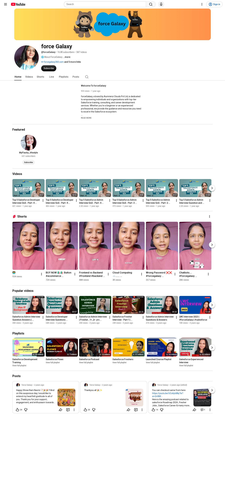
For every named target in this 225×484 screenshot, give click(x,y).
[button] (86, 117)
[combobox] (105, 4)
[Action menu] (74, 410)
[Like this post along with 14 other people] (153, 409)
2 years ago (39, 385)
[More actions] (43, 200)
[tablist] (112, 77)
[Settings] (202, 4)
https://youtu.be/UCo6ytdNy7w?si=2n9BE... (167, 395)
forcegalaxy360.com (53, 62)
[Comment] (68, 410)
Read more (86, 118)
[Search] (151, 4)
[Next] (212, 188)
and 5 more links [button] (72, 62)
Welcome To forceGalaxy (93, 85)
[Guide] (5, 4)
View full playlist (19, 366)
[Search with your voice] (161, 4)
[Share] (61, 410)
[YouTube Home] (18, 4)
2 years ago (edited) (178, 385)
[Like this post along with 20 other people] (85, 409)
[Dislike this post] (25, 409)
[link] (45, 398)
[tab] (18, 77)
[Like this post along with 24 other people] (17, 409)
